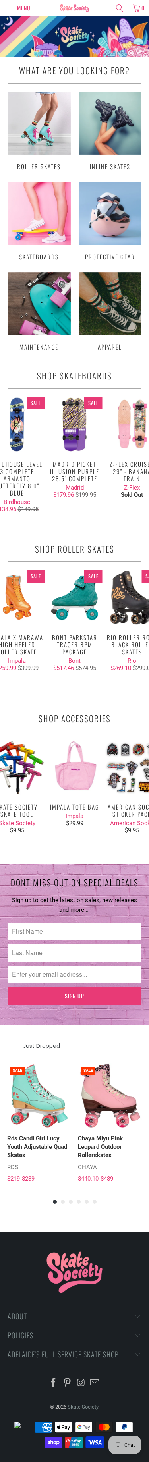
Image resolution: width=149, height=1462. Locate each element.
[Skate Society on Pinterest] (67, 1383)
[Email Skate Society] (95, 1383)
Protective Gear (110, 221)
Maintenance (39, 311)
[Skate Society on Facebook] (54, 1383)
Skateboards (39, 221)
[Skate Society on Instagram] (81, 1383)
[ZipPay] (23, 1427)
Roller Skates (39, 131)
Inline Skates (110, 131)
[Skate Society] (74, 8)
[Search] (119, 8)
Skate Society (83, 1407)
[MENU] (4, 8)
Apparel (110, 311)
